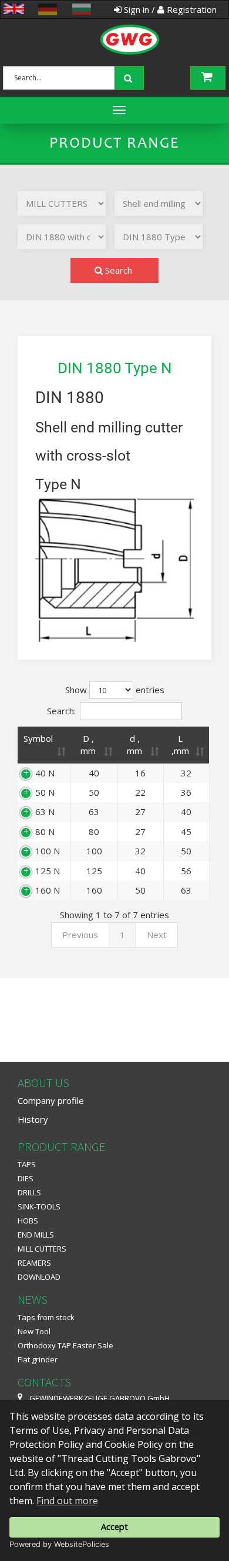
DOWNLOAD (39, 1277)
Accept (114, 1526)
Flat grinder (38, 1359)
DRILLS (29, 1192)
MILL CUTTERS (42, 1248)
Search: (61, 710)
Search (117, 270)
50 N (45, 792)
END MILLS (36, 1234)
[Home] (112, 26)
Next (157, 934)
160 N (47, 890)
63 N (45, 811)
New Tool (34, 1331)
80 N (45, 831)
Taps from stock (46, 1317)
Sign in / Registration (169, 9)
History (33, 1119)
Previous (80, 934)
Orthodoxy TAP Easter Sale (65, 1345)
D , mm (88, 744)
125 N (47, 871)
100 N (47, 851)
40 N (45, 773)
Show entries (114, 690)
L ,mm (180, 744)
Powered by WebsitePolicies (59, 1544)
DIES (25, 1178)
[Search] (130, 77)
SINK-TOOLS (39, 1206)
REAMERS (34, 1262)
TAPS (27, 1164)
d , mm (134, 744)
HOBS (28, 1220)
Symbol (38, 738)
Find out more (67, 1500)
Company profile (51, 1100)
